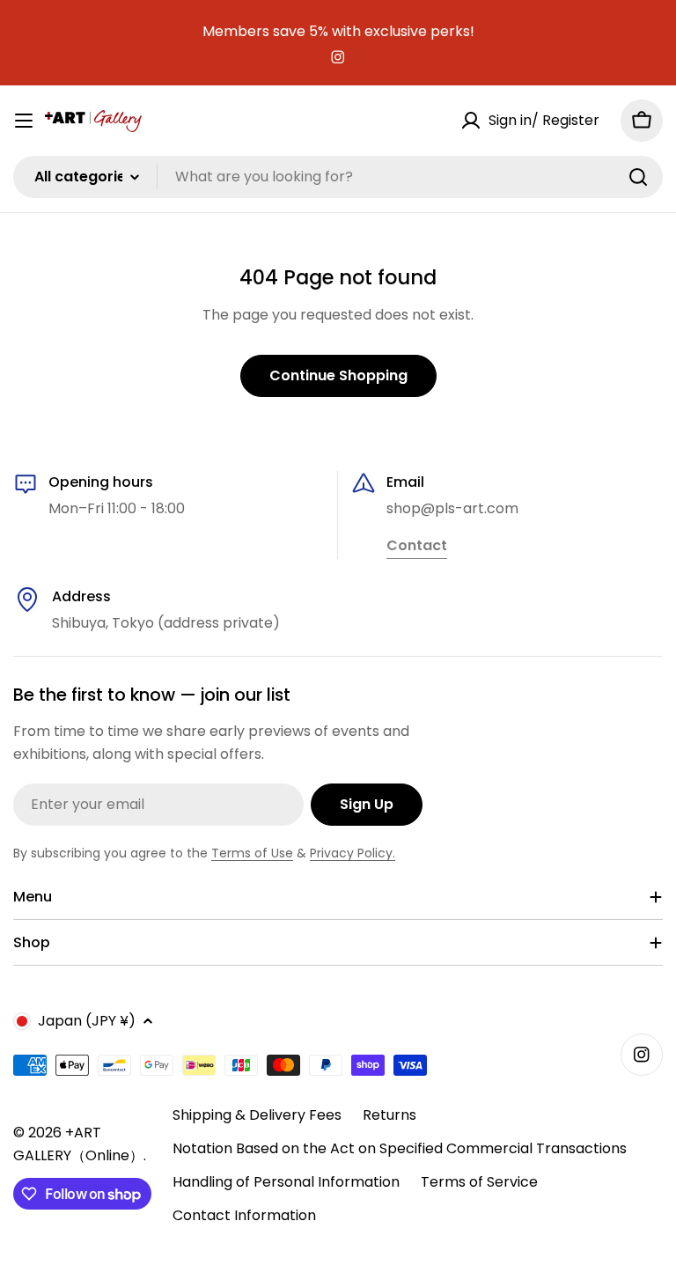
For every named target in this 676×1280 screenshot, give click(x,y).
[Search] (638, 177)
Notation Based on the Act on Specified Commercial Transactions (400, 1148)
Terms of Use (252, 853)
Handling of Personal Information (286, 1182)
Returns (389, 1115)
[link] (416, 546)
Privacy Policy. (352, 853)
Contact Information (244, 1215)
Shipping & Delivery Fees (257, 1115)
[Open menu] (23, 120)
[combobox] (338, 177)
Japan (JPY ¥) (87, 1021)
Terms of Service (479, 1182)
